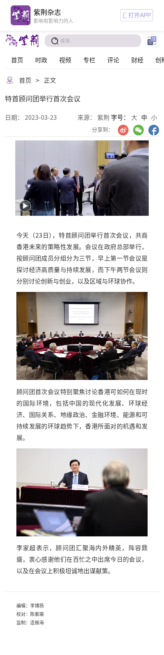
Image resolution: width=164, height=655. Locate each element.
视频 (65, 59)
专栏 (89, 59)
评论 (113, 59)
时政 (41, 59)
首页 (17, 59)
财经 (137, 59)
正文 (50, 80)
